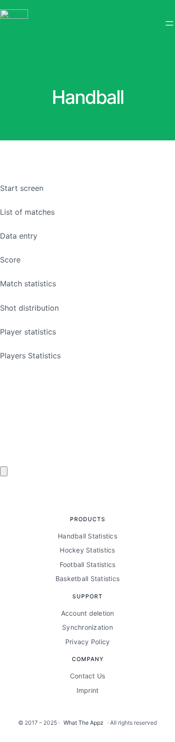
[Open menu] (169, 23)
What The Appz (83, 722)
